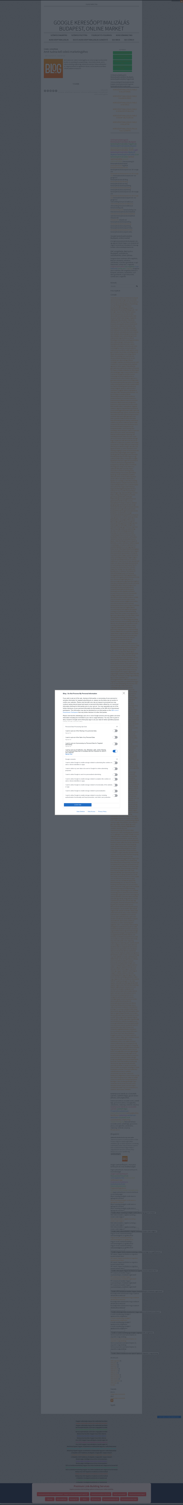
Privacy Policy (102, 811)
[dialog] (91, 752)
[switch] (115, 730)
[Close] (124, 694)
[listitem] (91, 727)
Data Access (91, 811)
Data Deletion (81, 811)
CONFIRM (77, 805)
